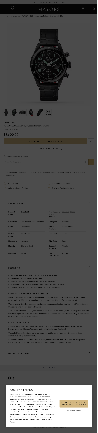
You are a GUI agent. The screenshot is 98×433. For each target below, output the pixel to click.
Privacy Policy (16, 404)
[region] (49, 406)
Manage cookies (74, 410)
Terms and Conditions (32, 419)
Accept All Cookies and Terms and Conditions (73, 404)
